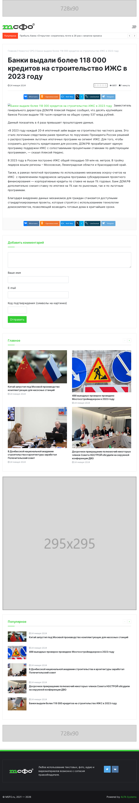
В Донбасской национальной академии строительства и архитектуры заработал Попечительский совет (32, 454)
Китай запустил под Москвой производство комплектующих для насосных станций (78, 637)
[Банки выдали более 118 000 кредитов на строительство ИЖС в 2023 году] (60, 105)
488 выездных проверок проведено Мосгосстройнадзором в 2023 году (71, 651)
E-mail (12, 288)
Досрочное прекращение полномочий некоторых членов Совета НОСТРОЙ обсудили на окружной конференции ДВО (101, 455)
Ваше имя (14, 272)
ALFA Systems (128, 796)
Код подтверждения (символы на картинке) (37, 303)
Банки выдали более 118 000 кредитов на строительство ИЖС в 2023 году (73, 703)
